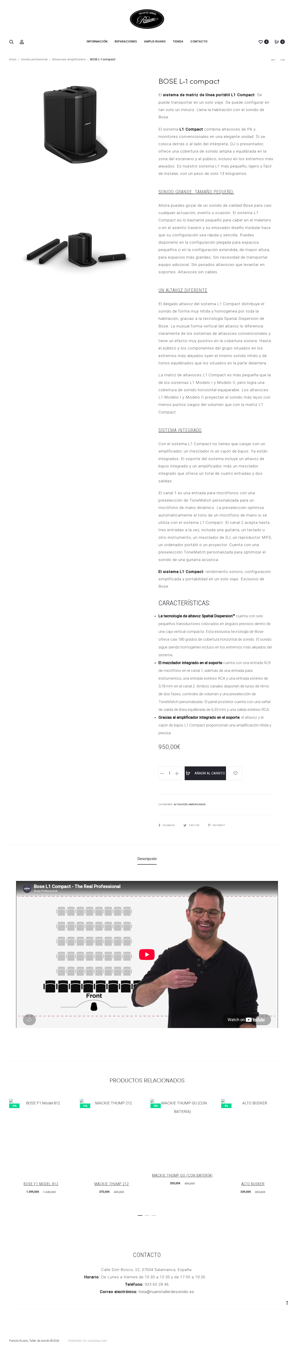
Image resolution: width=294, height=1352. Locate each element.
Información (97, 41)
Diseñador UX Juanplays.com (87, 1340)
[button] (140, 1214)
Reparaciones (126, 41)
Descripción (147, 859)
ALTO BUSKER (253, 1184)
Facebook (169, 825)
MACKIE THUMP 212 (111, 1184)
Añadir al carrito (209, 773)
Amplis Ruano (155, 41)
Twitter (194, 825)
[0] (260, 41)
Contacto (198, 41)
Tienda (178, 41)
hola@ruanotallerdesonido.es (166, 1291)
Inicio (13, 59)
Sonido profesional (34, 59)
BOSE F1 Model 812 (41, 1184)
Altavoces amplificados (69, 59)
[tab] (147, 859)
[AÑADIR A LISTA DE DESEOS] (235, 773)
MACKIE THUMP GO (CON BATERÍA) (182, 1175)
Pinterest (219, 825)
